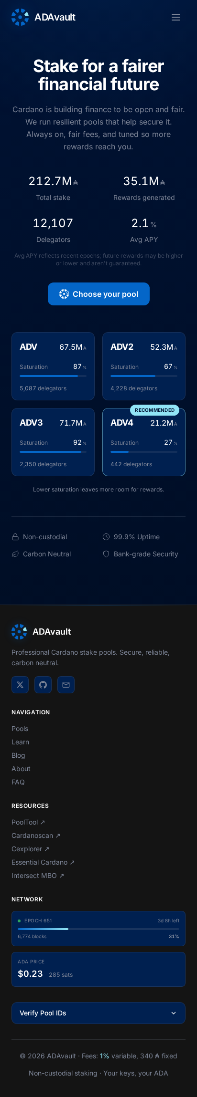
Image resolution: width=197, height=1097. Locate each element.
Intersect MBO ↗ (38, 875)
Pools (19, 728)
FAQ (18, 782)
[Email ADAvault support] (66, 684)
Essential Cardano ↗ (43, 862)
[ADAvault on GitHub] (43, 684)
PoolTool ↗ (28, 822)
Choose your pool (105, 294)
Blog (18, 755)
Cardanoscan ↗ (36, 835)
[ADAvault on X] (20, 684)
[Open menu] (176, 17)
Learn (20, 742)
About (21, 768)
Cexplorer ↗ (30, 849)
